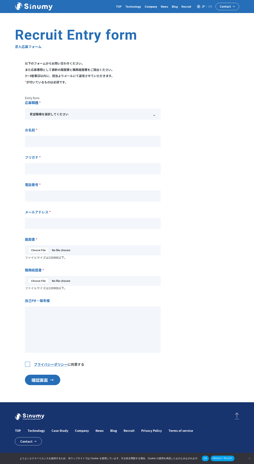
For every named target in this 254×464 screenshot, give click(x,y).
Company (151, 6)
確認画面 (39, 380)
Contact (225, 6)
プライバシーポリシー (50, 364)
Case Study (60, 430)
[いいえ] (249, 458)
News (164, 6)
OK (205, 458)
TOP (119, 6)
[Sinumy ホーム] (34, 6)
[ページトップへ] (237, 416)
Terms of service (180, 430)
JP (203, 6)
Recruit (186, 6)
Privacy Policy (151, 430)
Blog (175, 6)
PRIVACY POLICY (223, 458)
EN (210, 6)
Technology (133, 6)
